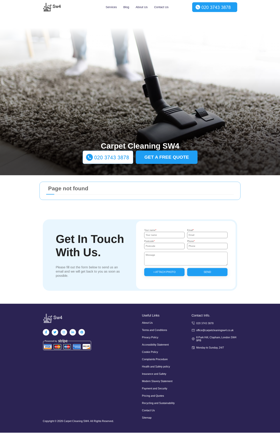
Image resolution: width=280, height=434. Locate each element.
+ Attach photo (164, 272)
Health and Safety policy (156, 366)
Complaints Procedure (155, 359)
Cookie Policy (150, 352)
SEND (207, 272)
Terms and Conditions (154, 330)
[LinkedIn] (73, 332)
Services (111, 7)
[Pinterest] (81, 332)
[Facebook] (46, 332)
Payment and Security (154, 388)
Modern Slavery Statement (157, 381)
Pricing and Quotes (153, 395)
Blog (126, 7)
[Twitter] (55, 332)
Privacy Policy (150, 337)
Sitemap (147, 417)
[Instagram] (64, 332)
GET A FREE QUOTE (166, 157)
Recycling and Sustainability (158, 403)
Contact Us (161, 7)
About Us (142, 7)
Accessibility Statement (155, 344)
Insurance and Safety (154, 374)
